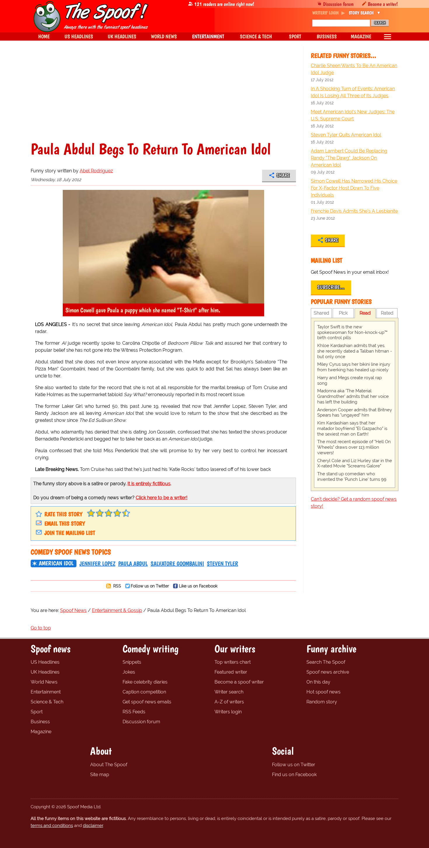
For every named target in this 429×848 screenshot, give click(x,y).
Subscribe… (331, 287)
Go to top (41, 628)
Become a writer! (383, 4)
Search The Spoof (325, 662)
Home (44, 36)
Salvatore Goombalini (177, 563)
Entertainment (46, 692)
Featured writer (230, 672)
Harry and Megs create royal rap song (349, 380)
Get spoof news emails (147, 702)
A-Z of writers (229, 702)
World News (44, 682)
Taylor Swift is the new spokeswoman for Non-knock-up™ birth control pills (352, 332)
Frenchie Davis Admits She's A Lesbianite (354, 211)
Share (283, 175)
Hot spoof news (323, 692)
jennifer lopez (97, 563)
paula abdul (133, 563)
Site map (99, 774)
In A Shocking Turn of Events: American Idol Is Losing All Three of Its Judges (353, 92)
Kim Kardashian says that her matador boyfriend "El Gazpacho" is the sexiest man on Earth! (352, 428)
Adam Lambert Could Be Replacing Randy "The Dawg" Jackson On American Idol (349, 158)
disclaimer (93, 825)
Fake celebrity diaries (145, 682)
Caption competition (144, 692)
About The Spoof (108, 764)
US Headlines (45, 662)
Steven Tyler (222, 563)
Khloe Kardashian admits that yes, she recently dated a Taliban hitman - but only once (354, 351)
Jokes (129, 672)
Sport (37, 712)
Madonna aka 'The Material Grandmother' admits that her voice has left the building (353, 396)
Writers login (228, 712)
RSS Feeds (134, 712)
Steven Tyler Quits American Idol (346, 135)
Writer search (228, 692)
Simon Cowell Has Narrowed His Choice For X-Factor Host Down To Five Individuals (354, 188)
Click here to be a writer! (161, 497)
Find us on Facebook (294, 774)
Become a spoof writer (239, 682)
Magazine (41, 731)
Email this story (64, 523)
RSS (116, 585)
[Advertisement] (163, 97)
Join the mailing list (69, 532)
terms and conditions (52, 825)
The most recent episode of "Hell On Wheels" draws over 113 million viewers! (354, 447)
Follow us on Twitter (150, 585)
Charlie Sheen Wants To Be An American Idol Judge (354, 69)
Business (40, 721)
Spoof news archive (327, 672)
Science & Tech (47, 702)
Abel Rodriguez (96, 171)
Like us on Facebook (198, 585)
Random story (321, 702)
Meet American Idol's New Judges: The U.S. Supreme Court (353, 115)
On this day (318, 682)
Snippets (132, 662)
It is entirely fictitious (149, 483)
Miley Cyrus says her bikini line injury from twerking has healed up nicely (353, 367)
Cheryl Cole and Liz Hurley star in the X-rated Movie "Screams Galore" (354, 463)
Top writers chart (232, 662)
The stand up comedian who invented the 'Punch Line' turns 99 (351, 476)
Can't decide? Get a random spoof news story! (354, 502)
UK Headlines (45, 672)
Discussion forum (338, 4)
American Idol (56, 563)
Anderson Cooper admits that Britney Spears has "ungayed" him (354, 412)
